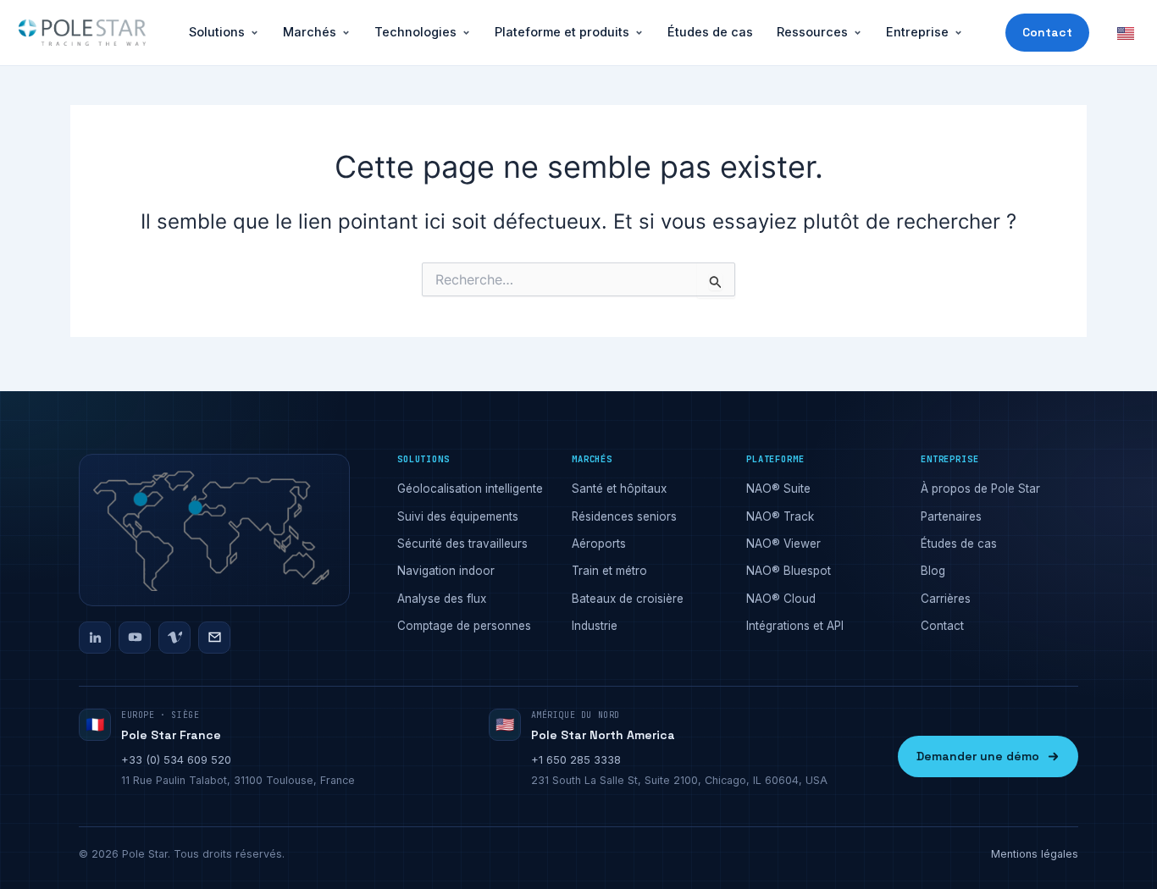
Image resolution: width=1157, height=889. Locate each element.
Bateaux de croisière (628, 598)
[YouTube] (135, 637)
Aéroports (599, 543)
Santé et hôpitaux (619, 488)
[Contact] (214, 637)
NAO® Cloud (781, 598)
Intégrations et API (795, 625)
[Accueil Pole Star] (82, 33)
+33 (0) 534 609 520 (176, 759)
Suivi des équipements (457, 516)
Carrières (946, 598)
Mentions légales (1034, 854)
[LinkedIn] (95, 637)
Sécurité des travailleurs (462, 543)
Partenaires (951, 516)
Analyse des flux (441, 598)
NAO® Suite (778, 488)
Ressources (812, 32)
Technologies (415, 32)
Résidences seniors (624, 516)
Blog (933, 570)
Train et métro (609, 570)
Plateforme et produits (562, 32)
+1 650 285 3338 (576, 759)
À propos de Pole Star (980, 488)
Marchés (309, 32)
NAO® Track (780, 516)
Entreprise (917, 32)
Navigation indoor (446, 570)
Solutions (217, 32)
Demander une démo (977, 756)
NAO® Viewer (783, 543)
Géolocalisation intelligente (470, 488)
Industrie (594, 625)
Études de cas (710, 32)
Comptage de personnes (464, 625)
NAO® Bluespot (788, 570)
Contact (1047, 32)
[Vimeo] (174, 637)
